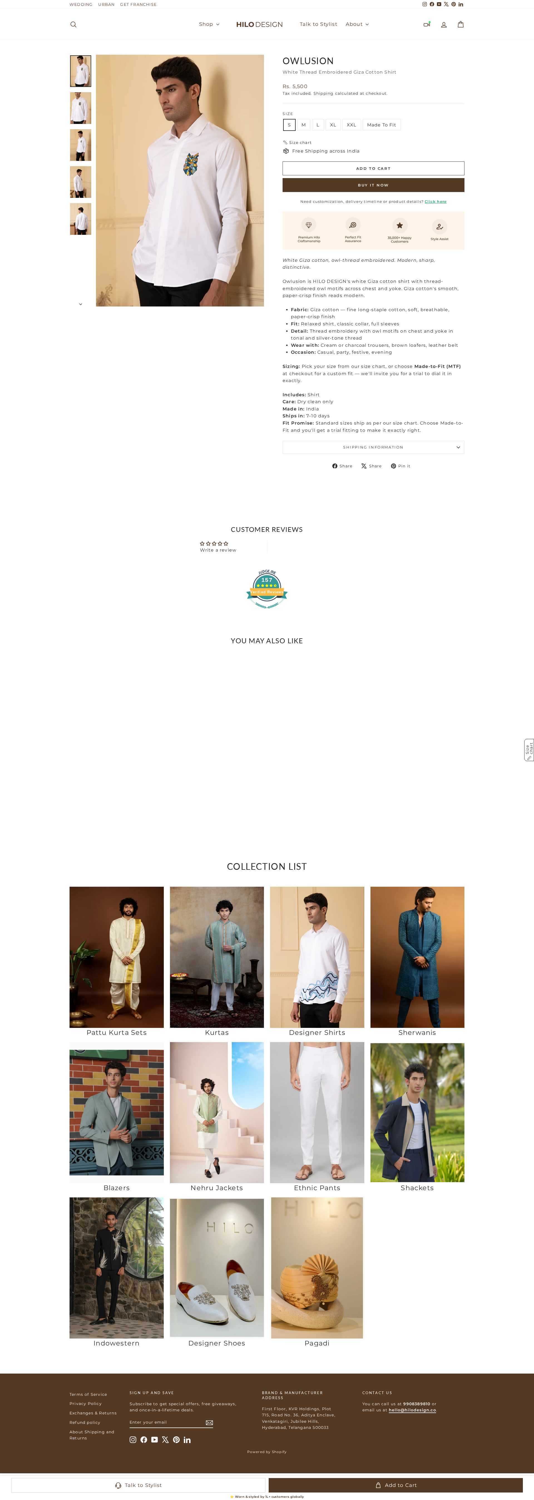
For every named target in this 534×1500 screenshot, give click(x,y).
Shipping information (373, 447)
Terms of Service (88, 1394)
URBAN (106, 4)
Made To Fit (381, 125)
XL (333, 125)
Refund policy (85, 1422)
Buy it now (373, 185)
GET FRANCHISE (138, 4)
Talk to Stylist (318, 24)
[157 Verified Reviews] (267, 611)
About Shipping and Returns (92, 1435)
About (355, 24)
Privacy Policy (86, 1403)
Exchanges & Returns (93, 1413)
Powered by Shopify (267, 1452)
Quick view (117, 794)
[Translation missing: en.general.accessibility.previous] (76, 730)
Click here (436, 201)
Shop (207, 24)
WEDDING (81, 4)
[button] (297, 142)
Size (288, 113)
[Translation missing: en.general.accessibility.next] (157, 730)
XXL (352, 125)
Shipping (323, 93)
